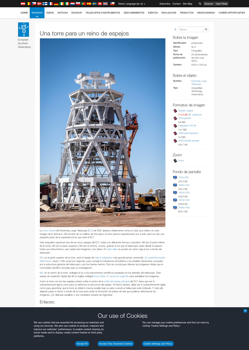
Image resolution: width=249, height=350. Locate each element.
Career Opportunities (232, 12)
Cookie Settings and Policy (158, 343)
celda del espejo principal (116, 281)
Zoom (181, 160)
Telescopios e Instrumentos (103, 12)
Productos (187, 12)
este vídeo (112, 249)
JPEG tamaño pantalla (188, 140)
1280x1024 (184, 185)
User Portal (221, 3)
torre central (49, 230)
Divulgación (169, 12)
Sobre (24, 12)
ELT (90, 230)
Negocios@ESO (206, 12)
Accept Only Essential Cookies (115, 343)
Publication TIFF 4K (187, 125)
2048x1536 (184, 207)
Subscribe (164, 3)
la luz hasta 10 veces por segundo (111, 276)
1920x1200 (184, 200)
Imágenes (37, 12)
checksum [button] (197, 114)
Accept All (82, 343)
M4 (41, 257)
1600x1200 (184, 192)
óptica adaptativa (103, 257)
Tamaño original (185, 110)
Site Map (187, 3)
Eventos (153, 12)
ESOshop (76, 12)
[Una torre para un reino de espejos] (102, 132)
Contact (176, 3)
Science (209, 3)
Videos (50, 12)
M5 (41, 272)
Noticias (63, 12)
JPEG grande (184, 118)
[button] (190, 114)
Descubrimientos (134, 12)
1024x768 (183, 177)
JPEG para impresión (188, 133)
